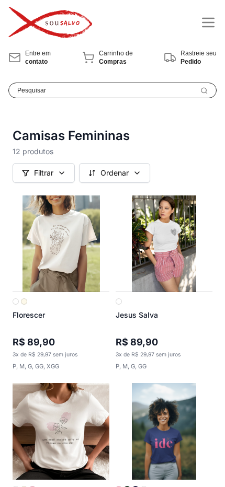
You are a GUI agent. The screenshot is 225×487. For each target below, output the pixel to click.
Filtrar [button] (43, 172)
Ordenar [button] (114, 172)
